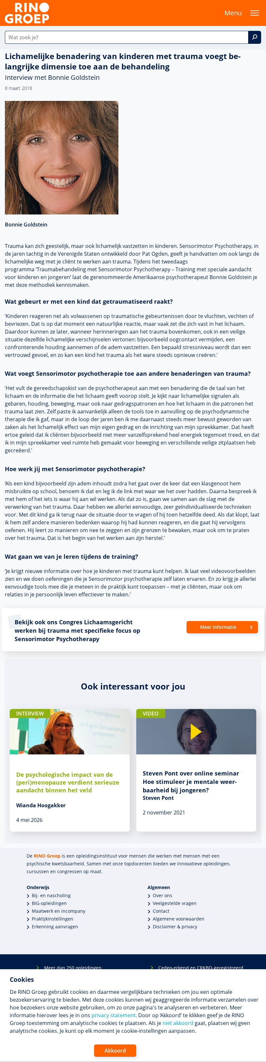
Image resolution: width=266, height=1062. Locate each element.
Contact (161, 911)
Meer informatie (218, 627)
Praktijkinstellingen (52, 919)
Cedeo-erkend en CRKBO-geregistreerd (200, 968)
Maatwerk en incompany (58, 911)
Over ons (162, 895)
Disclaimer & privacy (175, 926)
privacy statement (113, 1015)
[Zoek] (254, 37)
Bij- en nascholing (51, 895)
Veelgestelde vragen (175, 903)
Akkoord (115, 1050)
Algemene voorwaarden (178, 919)
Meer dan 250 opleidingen (73, 968)
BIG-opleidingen (49, 903)
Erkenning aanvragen (55, 926)
